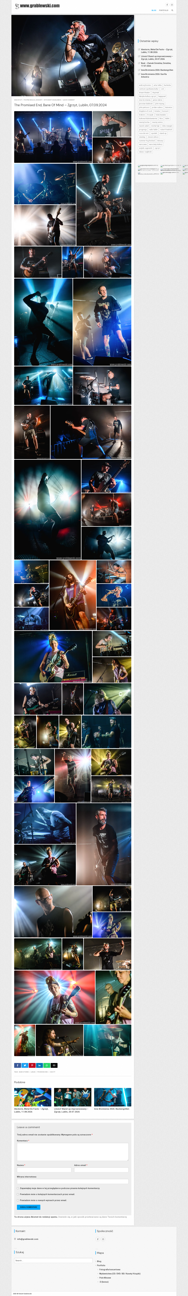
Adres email (80, 1165)
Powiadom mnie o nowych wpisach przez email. (43, 1200)
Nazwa (21, 1165)
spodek (154, 133)
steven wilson (153, 137)
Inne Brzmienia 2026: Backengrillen (157, 70)
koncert (39, 100)
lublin (33, 1072)
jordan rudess (157, 107)
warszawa (143, 144)
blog (33, 100)
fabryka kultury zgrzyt (147, 96)
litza (161, 119)
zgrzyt (52, 1072)
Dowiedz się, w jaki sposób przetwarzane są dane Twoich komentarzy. (92, 1217)
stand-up (163, 133)
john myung (159, 104)
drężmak (155, 93)
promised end (42, 1072)
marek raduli (144, 126)
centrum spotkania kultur (149, 89)
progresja (143, 130)
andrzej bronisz (145, 85)
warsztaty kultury (155, 144)
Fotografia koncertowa (109, 1269)
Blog (154, 10)
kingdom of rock (145, 111)
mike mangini (167, 126)
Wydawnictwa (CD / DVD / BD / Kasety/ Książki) (120, 1274)
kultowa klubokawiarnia (148, 119)
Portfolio (163, 10)
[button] (53, 137)
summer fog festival (147, 141)
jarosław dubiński (146, 104)
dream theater (144, 93)
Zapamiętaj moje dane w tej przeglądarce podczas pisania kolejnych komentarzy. (60, 1188)
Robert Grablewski (53, 100)
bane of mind (24, 1072)
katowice (168, 107)
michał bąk (155, 126)
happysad (162, 96)
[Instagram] (172, 5)
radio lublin (153, 130)
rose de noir (144, 133)
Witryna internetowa (26, 1177)
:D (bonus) (104, 1282)
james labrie (157, 100)
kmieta (157, 111)
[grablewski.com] (38, 6)
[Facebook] (167, 5)
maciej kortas (144, 122)
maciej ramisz (157, 122)
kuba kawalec (161, 115)
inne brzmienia (144, 100)
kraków (142, 115)
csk (162, 89)
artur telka (158, 85)
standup (142, 137)
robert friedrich (166, 130)
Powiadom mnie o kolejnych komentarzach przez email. (47, 1194)
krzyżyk (150, 115)
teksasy (160, 141)
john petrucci (144, 107)
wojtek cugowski (145, 148)
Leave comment (69, 100)
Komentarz (23, 1140)
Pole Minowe (105, 1278)
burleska (167, 85)
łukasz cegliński (145, 152)
